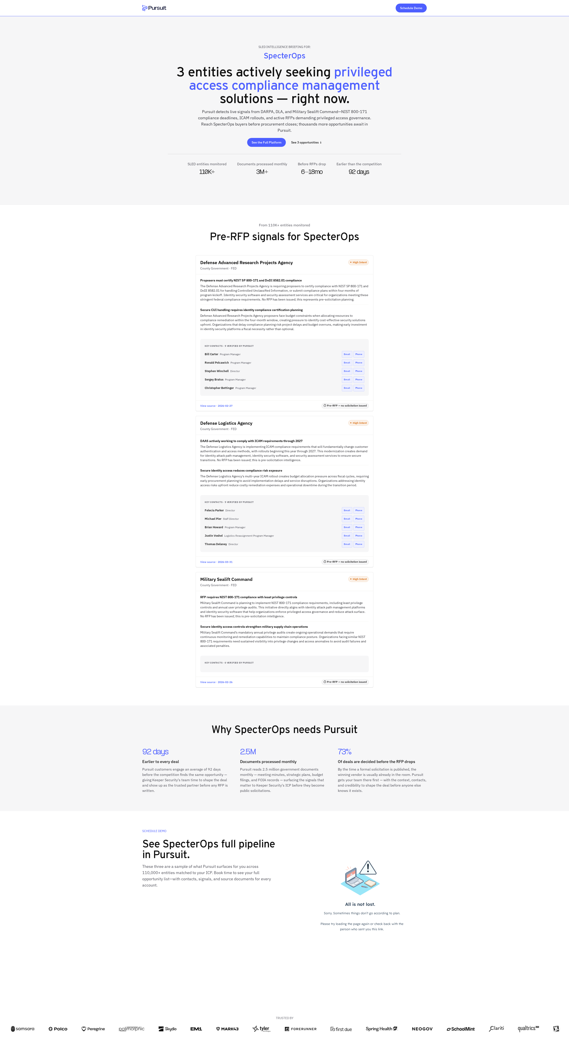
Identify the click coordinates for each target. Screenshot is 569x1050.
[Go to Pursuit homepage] (154, 8)
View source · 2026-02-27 (216, 405)
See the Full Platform (266, 142)
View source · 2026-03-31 (216, 562)
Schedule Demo (411, 8)
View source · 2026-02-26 (216, 682)
